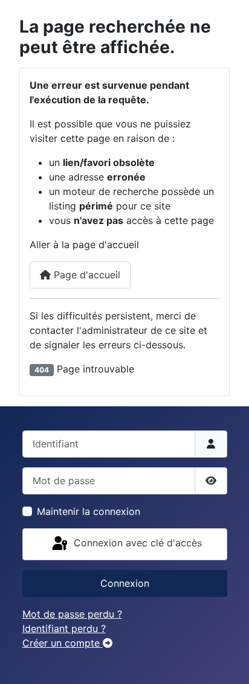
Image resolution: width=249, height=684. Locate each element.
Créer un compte (62, 643)
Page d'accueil (85, 275)
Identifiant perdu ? (64, 628)
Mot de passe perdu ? (72, 614)
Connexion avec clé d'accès (136, 543)
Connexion (124, 583)
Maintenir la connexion (88, 511)
